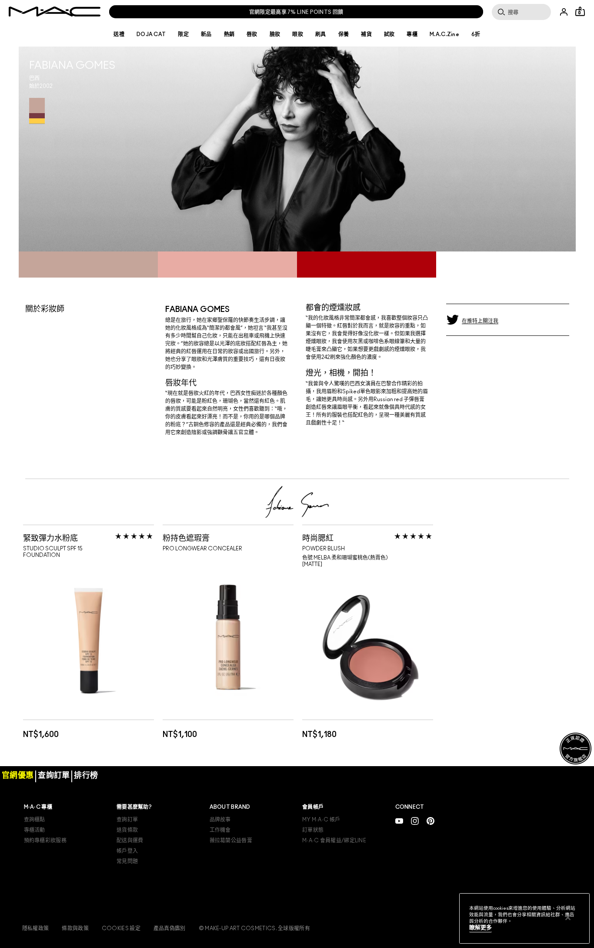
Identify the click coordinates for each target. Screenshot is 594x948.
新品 (206, 34)
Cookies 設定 (121, 928)
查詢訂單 (127, 819)
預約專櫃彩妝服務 (45, 840)
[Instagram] (415, 821)
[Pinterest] (430, 821)
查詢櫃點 (34, 819)
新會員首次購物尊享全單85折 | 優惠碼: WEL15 (295, 12)
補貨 (366, 34)
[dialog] (78, 537)
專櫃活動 (34, 830)
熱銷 (229, 34)
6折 (476, 34)
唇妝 (252, 34)
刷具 (320, 34)
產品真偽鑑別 (170, 928)
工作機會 (220, 830)
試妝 (389, 34)
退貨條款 (127, 830)
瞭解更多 (480, 928)
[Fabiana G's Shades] (37, 111)
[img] (88, 640)
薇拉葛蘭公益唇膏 (231, 840)
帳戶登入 (127, 851)
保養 (343, 34)
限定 (183, 34)
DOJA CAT (151, 34)
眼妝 (297, 34)
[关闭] (567, 917)
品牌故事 (220, 819)
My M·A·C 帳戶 (321, 819)
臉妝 (275, 34)
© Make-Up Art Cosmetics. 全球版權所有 (254, 928)
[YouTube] (399, 821)
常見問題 (127, 861)
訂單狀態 (313, 830)
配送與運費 (130, 840)
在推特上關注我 (480, 321)
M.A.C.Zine (444, 34)
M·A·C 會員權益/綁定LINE (334, 840)
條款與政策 (75, 928)
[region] (524, 918)
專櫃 (412, 34)
